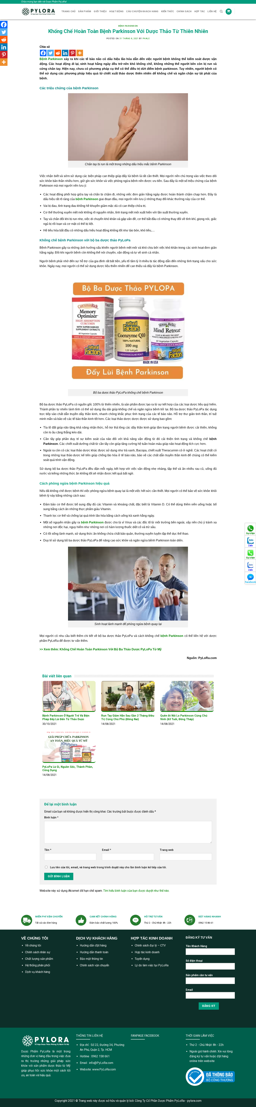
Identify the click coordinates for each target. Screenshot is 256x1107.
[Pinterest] (72, 53)
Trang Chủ (68, 11)
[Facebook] (43, 53)
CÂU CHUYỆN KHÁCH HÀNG (142, 11)
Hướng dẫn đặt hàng (93, 945)
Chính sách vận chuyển (94, 965)
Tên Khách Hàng (196, 946)
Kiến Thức (167, 11)
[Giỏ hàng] (229, 11)
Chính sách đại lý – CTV (150, 945)
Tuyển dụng (142, 959)
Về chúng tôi (33, 945)
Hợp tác (199, 11)
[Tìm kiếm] (221, 11)
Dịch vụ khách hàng (37, 972)
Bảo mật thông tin (91, 959)
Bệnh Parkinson (128, 26)
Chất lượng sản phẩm (39, 959)
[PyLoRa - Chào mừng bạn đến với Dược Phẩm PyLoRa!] (38, 11)
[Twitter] (50, 53)
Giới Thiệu (100, 11)
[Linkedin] (65, 53)
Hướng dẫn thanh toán (94, 952)
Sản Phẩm (84, 11)
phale (146, 38)
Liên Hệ (211, 11)
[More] (79, 53)
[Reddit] (58, 53)
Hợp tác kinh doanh (147, 952)
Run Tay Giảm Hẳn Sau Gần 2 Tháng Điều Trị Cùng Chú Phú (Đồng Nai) (127, 717)
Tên (47, 850)
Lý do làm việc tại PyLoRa (151, 965)
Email (106, 850)
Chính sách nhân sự (37, 952)
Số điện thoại (194, 960)
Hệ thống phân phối (37, 965)
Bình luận (51, 817)
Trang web (167, 850)
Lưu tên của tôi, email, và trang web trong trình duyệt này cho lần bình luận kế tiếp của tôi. (108, 867)
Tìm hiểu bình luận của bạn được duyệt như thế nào (136, 890)
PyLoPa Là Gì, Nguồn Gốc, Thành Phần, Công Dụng (67, 768)
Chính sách (184, 11)
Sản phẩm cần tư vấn (199, 975)
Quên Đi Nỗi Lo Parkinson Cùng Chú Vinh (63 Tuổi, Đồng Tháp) (183, 717)
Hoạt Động (116, 11)
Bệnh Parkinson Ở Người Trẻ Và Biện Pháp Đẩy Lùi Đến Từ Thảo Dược (65, 717)
